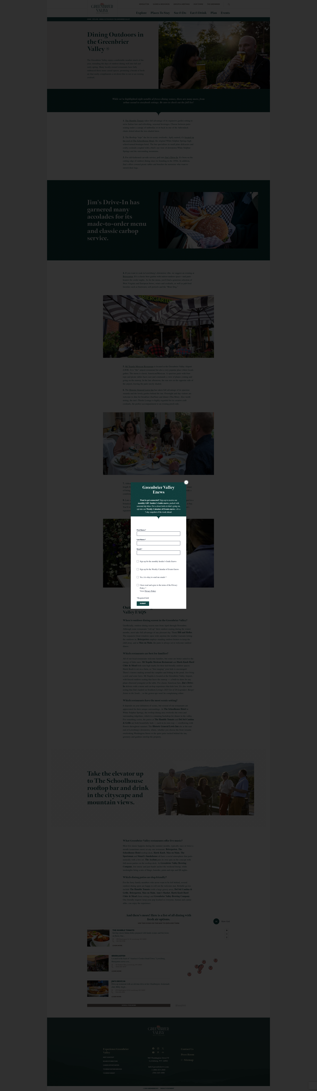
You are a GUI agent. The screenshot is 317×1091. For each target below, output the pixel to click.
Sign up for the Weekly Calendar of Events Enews (159, 569)
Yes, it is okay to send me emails (153, 577)
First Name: (141, 530)
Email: (139, 549)
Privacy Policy (150, 591)
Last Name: (141, 540)
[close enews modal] (186, 482)
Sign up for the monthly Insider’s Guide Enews (158, 561)
